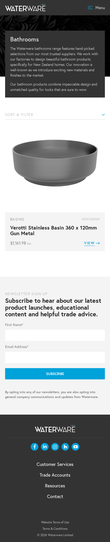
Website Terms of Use (55, 522)
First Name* (14, 325)
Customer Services (55, 464)
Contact (55, 496)
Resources (55, 486)
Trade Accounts (55, 475)
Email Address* (16, 347)
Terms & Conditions (55, 529)
